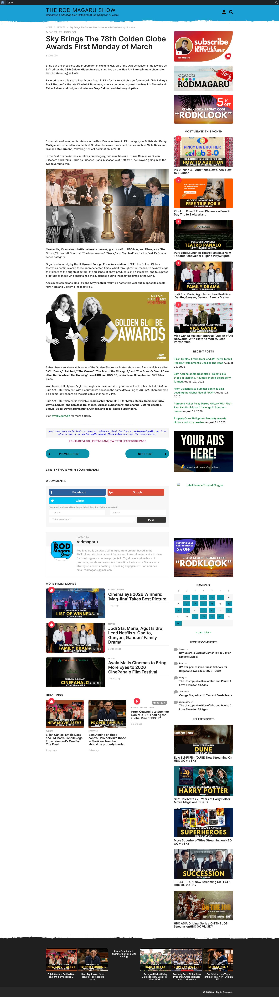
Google (138, 492)
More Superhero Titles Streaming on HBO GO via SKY (203, 842)
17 (203, 610)
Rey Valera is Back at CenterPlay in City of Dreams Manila (205, 654)
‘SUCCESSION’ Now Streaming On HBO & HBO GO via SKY (202, 883)
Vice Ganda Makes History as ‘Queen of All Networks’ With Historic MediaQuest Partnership (203, 339)
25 (212, 617)
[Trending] (137, 701)
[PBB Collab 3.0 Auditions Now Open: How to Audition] (203, 152)
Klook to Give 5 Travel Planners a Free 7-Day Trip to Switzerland (202, 213)
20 (229, 610)
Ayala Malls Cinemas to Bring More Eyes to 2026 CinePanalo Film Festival (137, 667)
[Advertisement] (107, 112)
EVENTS (111, 589)
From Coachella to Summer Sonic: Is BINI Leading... (124, 954)
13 (229, 604)
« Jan (199, 632)
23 (195, 617)
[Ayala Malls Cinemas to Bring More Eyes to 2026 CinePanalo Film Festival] (75, 672)
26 (220, 617)
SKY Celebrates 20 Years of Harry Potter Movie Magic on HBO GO (202, 800)
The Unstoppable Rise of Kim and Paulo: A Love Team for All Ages (205, 683)
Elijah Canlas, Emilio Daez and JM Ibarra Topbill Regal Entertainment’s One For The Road (64, 739)
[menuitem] (3, 2)
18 (212, 610)
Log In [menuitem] (10, 2)
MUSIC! (152, 707)
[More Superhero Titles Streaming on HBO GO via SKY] (203, 822)
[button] (224, 12)
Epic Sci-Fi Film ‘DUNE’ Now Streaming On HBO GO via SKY (203, 759)
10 (204, 604)
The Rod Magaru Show (81, 10)
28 (178, 623)
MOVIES (51, 32)
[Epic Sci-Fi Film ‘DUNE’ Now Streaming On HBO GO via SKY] (203, 739)
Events (134, 707)
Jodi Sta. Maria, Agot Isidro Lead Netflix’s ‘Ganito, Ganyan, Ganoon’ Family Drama (135, 635)
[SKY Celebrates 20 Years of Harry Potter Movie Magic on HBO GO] (203, 781)
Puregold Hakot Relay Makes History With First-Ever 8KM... (155, 977)
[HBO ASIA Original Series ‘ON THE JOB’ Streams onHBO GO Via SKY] (203, 905)
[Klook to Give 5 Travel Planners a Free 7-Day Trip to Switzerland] (203, 193)
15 (187, 610)
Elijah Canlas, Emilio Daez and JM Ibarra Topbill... (61, 975)
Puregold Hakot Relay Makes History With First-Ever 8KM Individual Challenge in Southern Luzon (203, 407)
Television (67, 32)
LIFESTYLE (93, 731)
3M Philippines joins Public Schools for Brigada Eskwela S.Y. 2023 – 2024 (203, 668)
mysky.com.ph (61, 415)
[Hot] (51, 590)
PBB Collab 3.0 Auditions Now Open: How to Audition (203, 171)
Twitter (79, 500)
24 (203, 617)
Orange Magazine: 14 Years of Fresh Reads (205, 695)
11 (212, 604)
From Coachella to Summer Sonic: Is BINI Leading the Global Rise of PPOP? (150, 715)
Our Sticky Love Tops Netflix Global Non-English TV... (218, 977)
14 (178, 610)
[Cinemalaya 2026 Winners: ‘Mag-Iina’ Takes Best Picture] (75, 603)
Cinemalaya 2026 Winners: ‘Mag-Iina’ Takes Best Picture (137, 596)
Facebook (79, 492)
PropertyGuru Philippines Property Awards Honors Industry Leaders (187, 977)
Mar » (207, 632)
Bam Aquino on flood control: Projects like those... (92, 977)
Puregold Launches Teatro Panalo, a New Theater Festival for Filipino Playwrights (202, 254)
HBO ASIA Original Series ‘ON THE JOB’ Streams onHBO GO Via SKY (201, 925)
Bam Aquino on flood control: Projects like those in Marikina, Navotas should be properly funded (107, 739)
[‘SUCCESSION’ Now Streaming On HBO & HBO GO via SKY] (203, 864)
